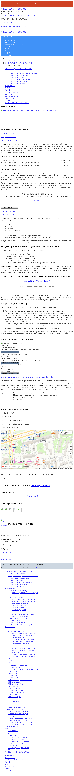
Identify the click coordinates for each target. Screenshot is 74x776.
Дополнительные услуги (16, 733)
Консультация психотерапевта (19, 75)
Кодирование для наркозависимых (24, 654)
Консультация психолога (17, 71)
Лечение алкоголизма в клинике (23, 633)
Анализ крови (13, 676)
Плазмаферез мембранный (18, 667)
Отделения (12, 735)
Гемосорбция (13, 673)
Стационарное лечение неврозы (24, 599)
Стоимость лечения (15, 743)
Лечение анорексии (19, 605)
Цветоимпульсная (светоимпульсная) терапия (25, 669)
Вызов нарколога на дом (21, 644)
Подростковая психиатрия (18, 618)
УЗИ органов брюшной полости (20, 680)
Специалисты (13, 746)
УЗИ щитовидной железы (17, 684)
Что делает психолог (8, 137)
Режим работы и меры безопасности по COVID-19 (19, 4)
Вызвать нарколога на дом (18, 712)
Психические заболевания (18, 603)
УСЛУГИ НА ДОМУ (11, 92)
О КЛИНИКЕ (9, 98)
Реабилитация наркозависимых (23, 656)
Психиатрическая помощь (17, 591)
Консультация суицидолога (18, 81)
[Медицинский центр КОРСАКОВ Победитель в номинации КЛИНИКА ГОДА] (28, 110)
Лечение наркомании (16, 646)
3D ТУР (7, 53)
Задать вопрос (6, 26)
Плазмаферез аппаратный (17, 665)
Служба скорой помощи (20, 741)
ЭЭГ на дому (12, 703)
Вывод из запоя (18, 637)
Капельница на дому (15, 699)
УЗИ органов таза (14, 682)
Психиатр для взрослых (16, 620)
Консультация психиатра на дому (20, 625)
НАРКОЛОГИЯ (10, 42)
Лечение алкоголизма (16, 631)
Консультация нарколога (17, 84)
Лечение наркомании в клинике (23, 648)
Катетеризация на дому (16, 701)
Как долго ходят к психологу (11, 140)
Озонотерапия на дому (16, 707)
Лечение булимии (18, 608)
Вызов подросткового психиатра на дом (22, 718)
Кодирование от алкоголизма (23, 642)
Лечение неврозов (19, 612)
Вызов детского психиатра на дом (20, 716)
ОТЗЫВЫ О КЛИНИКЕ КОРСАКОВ (17, 103)
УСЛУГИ (8, 47)
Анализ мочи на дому (16, 692)
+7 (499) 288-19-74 (7, 23)
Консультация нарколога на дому (20, 722)
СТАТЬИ (8, 101)
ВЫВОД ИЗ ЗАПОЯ (11, 96)
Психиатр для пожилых (16, 622)
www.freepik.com (34, 568)
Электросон (12, 671)
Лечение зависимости (16, 629)
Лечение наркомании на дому (23, 650)
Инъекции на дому (15, 697)
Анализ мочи (13, 678)
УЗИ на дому (12, 695)
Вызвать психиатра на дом (18, 714)
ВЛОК (10, 661)
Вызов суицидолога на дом (18, 720)
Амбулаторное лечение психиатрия (25, 595)
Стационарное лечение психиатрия (25, 593)
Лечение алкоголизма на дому (23, 635)
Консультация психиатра (17, 77)
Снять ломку (16, 652)
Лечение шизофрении (20, 616)
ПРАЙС (7, 49)
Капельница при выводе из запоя (24, 639)
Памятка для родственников (18, 748)
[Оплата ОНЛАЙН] (37, 498)
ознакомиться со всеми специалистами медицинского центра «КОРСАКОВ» (28, 377)
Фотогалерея (9, 51)
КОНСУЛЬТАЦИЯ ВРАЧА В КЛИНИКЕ (18, 63)
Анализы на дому (14, 688)
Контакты (8, 55)
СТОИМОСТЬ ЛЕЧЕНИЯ (9, 215)
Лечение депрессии (19, 610)
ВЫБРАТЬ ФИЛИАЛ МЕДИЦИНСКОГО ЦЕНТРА (18, 15)
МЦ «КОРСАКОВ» (11, 61)
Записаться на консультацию (10, 352)
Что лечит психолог (8, 133)
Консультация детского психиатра (20, 79)
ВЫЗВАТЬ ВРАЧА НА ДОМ (14, 44)
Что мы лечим (13, 731)
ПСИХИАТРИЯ (10, 40)
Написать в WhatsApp (19, 26)
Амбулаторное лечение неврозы (24, 601)
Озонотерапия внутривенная (18, 663)
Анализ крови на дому (16, 690)
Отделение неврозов (16, 597)
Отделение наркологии (20, 737)
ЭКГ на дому (12, 705)
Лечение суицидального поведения (25, 614)
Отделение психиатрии (20, 739)
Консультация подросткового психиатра (23, 73)
